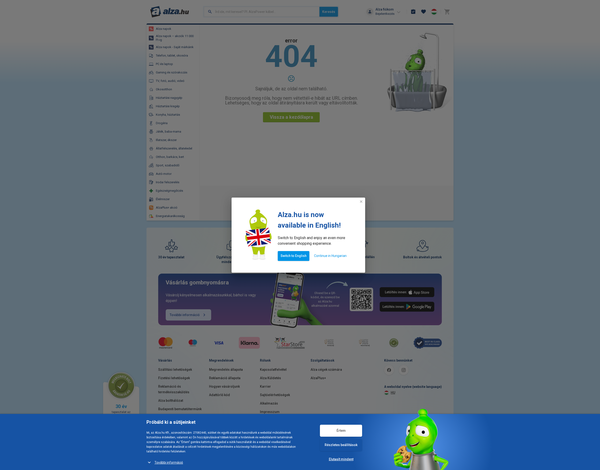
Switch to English (294, 256)
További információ (168, 462)
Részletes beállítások (341, 445)
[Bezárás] (361, 201)
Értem (341, 430)
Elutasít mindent (341, 459)
